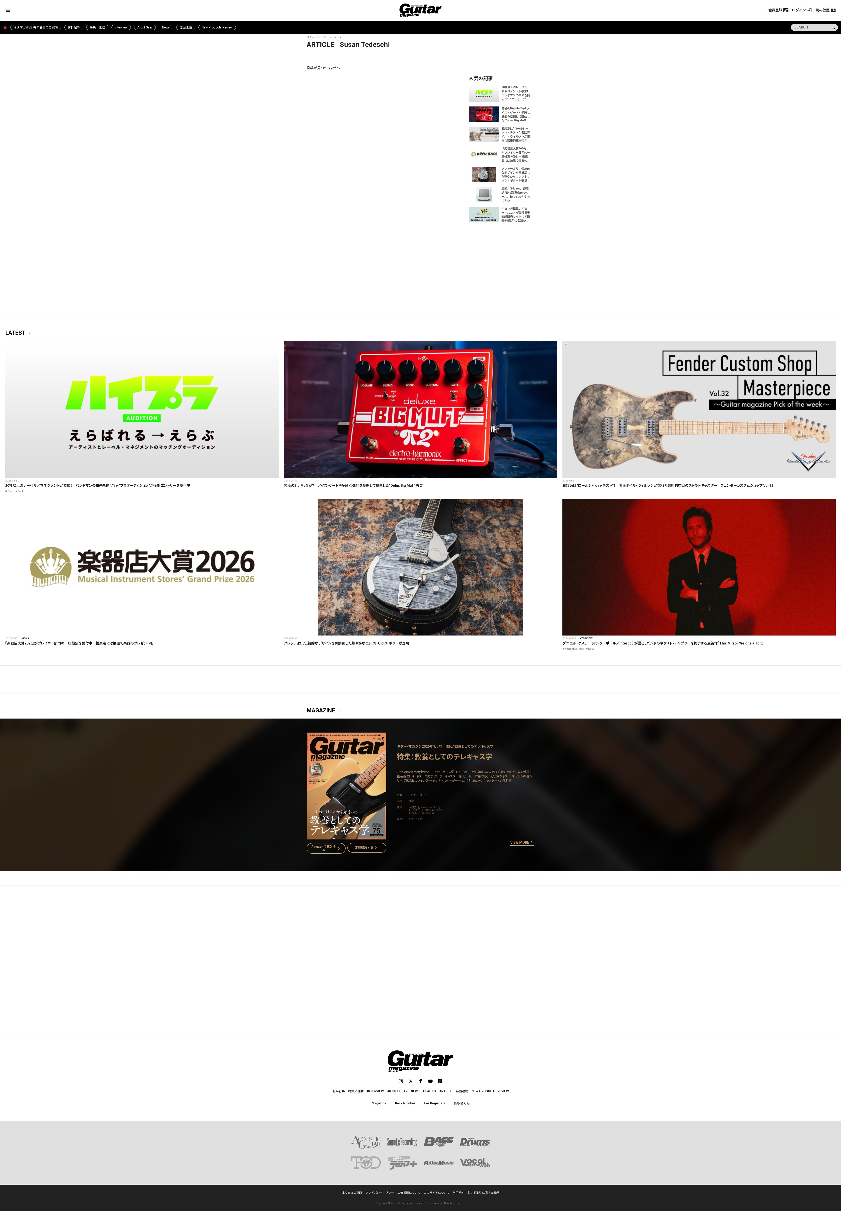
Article (337, 37)
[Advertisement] (420, 930)
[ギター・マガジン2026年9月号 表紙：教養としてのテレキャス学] (346, 837)
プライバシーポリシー (380, 1192)
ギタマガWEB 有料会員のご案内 (36, 27)
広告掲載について (409, 1192)
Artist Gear (144, 27)
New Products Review (217, 27)
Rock (20, 491)
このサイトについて (436, 1192)
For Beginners (434, 1103)
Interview (121, 27)
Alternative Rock (574, 648)
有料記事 (74, 27)
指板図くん (462, 1103)
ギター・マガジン (317, 37)
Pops (10, 491)
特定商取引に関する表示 (483, 1192)
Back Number (405, 1103)
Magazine (324, 710)
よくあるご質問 (352, 1192)
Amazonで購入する (326, 848)
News (166, 27)
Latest (18, 333)
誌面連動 (186, 27)
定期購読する (367, 848)
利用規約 (458, 1192)
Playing (429, 1091)
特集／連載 (97, 27)
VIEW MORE (522, 842)
